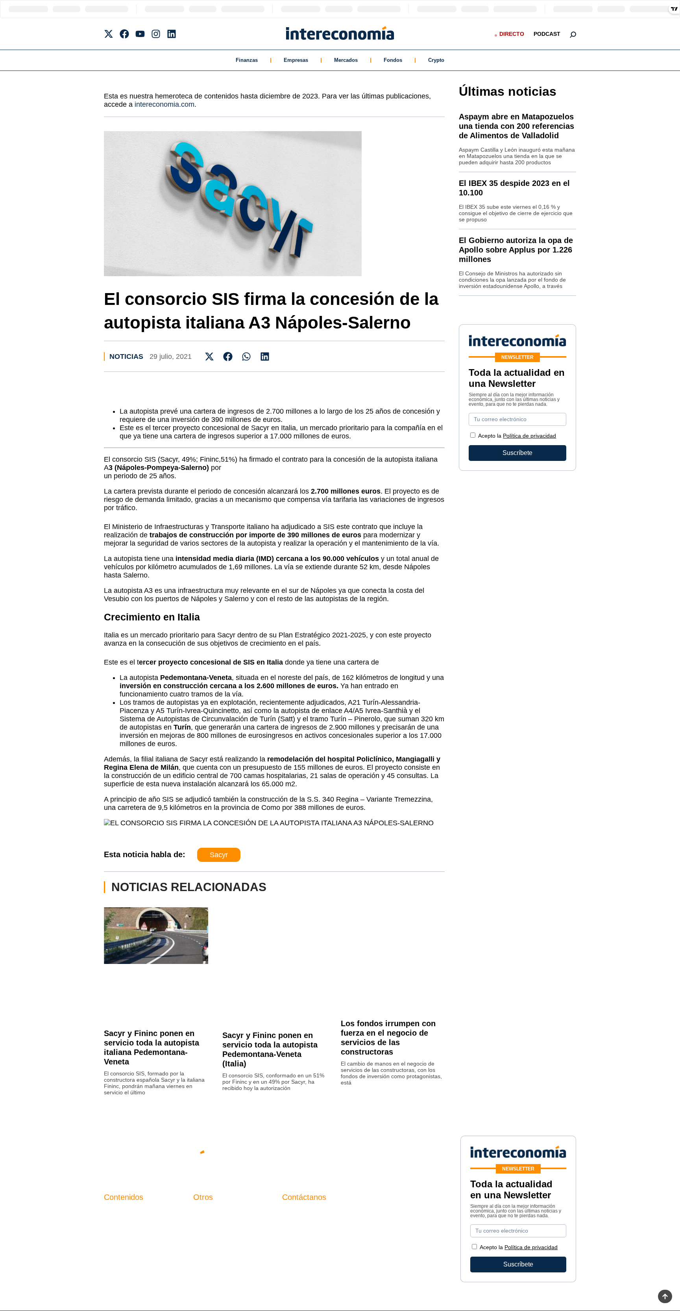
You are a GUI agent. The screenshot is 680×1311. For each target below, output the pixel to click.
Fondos (393, 60)
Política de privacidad (529, 436)
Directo (511, 34)
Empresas (296, 60)
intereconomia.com (164, 104)
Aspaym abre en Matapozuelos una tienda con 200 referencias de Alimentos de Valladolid (516, 126)
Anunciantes (121, 1227)
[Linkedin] (171, 34)
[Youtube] (140, 34)
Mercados (346, 60)
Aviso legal (208, 1227)
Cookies (204, 1253)
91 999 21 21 (300, 1229)
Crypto (436, 60)
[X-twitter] (108, 34)
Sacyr (219, 855)
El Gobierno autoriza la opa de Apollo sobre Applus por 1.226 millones (516, 250)
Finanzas (247, 60)
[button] (209, 356)
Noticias (126, 356)
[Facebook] (124, 34)
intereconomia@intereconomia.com (331, 1217)
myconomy (119, 1213)
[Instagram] (156, 34)
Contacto (205, 1213)
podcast (547, 34)
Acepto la (517, 436)
